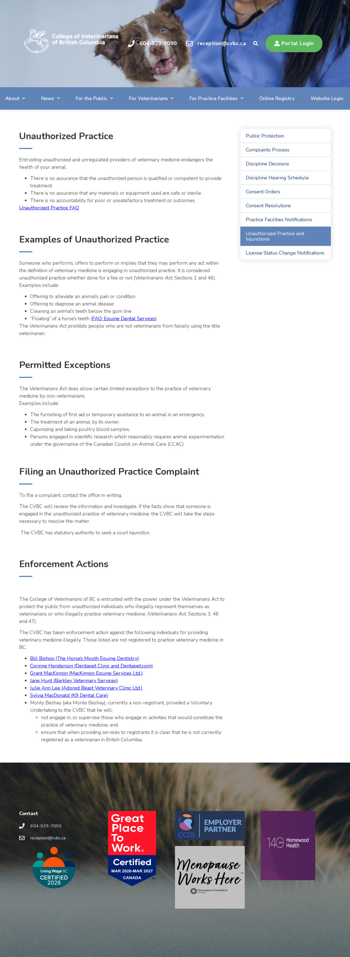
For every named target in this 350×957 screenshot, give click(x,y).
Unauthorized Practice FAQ (49, 208)
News (47, 98)
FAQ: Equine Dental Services (124, 318)
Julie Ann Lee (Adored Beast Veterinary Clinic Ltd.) (86, 688)
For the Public (91, 98)
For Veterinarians (148, 98)
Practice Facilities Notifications (279, 219)
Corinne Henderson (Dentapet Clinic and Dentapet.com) (91, 666)
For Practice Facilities (213, 98)
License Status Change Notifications (285, 253)
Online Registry (276, 98)
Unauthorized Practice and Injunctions (275, 236)
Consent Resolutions (268, 205)
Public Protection (265, 136)
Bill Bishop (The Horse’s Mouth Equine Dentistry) (84, 658)
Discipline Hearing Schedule (277, 177)
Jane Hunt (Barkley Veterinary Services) (74, 680)
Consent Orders (263, 191)
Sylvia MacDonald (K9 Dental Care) (69, 695)
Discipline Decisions (267, 164)
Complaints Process (267, 150)
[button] (255, 43)
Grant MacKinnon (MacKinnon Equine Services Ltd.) (86, 673)
